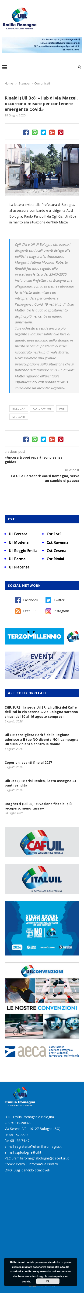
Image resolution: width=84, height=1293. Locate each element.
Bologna (18, 408)
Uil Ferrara (18, 534)
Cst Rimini (55, 558)
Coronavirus (42, 408)
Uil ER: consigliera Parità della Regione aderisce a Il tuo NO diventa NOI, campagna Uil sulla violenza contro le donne (41, 739)
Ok (48, 1281)
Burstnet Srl (47, 1286)
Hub (62, 408)
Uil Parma (17, 558)
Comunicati (42, 83)
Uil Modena (18, 542)
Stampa (24, 83)
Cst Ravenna (57, 542)
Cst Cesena (56, 550)
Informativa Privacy (43, 1164)
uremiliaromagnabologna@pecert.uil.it (40, 1158)
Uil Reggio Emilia (23, 550)
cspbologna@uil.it (28, 1152)
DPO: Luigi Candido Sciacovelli (27, 1170)
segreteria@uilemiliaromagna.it (38, 1146)
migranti (18, 416)
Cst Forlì (54, 534)
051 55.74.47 (19, 1140)
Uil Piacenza (19, 567)
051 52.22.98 (18, 1134)
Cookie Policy (15, 1164)
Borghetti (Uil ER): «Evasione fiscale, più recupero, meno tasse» (38, 806)
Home (9, 83)
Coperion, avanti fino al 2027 (28, 762)
